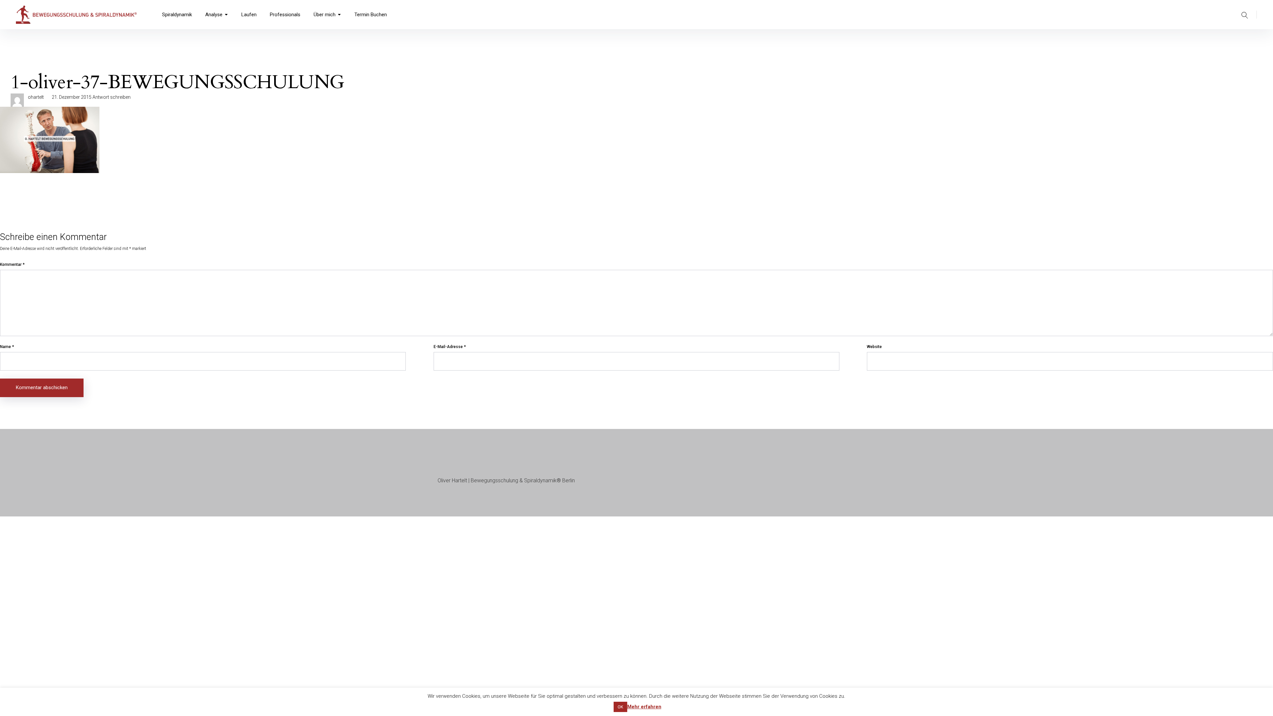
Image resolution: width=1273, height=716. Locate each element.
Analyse (213, 15)
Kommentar (12, 264)
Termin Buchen (370, 15)
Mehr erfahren (644, 707)
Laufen (249, 15)
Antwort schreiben (111, 97)
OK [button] (620, 706)
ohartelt (36, 97)
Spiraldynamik (177, 15)
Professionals (285, 15)
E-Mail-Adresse (450, 346)
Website (874, 346)
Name (7, 346)
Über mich (324, 15)
